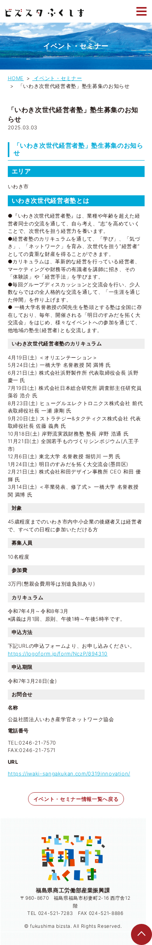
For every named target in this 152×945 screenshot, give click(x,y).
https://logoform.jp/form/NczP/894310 (58, 653)
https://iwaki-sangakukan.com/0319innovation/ (69, 773)
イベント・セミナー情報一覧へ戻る (76, 799)
